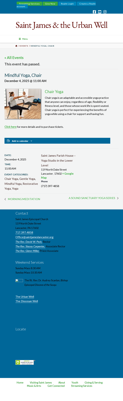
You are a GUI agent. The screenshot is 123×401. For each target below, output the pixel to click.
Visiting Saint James (41, 382)
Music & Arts (34, 385)
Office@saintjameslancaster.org (34, 237)
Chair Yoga (11, 178)
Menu (25, 39)
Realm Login (67, 3)
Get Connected (56, 385)
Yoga (15, 188)
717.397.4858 (24, 232)
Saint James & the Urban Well (61, 24)
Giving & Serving (93, 382)
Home (20, 382)
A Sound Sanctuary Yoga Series (92, 198)
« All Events (14, 57)
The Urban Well (24, 296)
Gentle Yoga (27, 178)
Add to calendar (20, 140)
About (61, 382)
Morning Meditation (23, 199)
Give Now (50, 3)
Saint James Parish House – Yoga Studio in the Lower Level (58, 160)
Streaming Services (29, 3)
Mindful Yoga (12, 183)
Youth (75, 382)
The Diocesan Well (26, 301)
